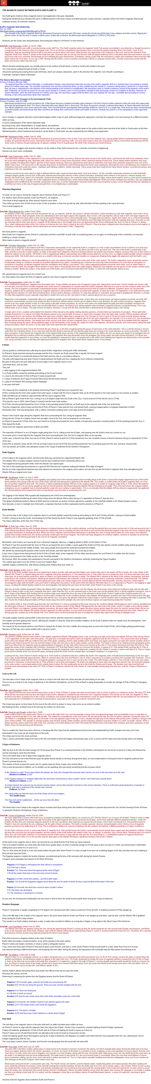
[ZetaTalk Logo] (79, 5)
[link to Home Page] (3, 5)
